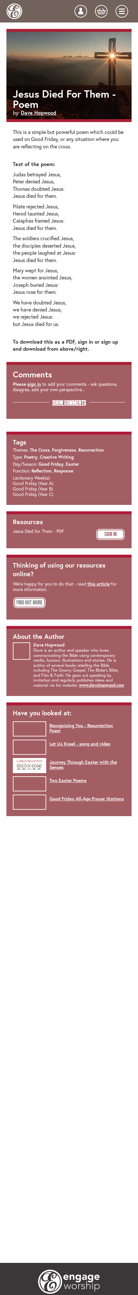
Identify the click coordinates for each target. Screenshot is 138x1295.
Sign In (110, 534)
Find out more (29, 602)
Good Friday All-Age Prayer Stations (86, 799)
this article (98, 584)
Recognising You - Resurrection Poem (81, 728)
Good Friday (51, 464)
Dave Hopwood (38, 112)
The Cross (40, 450)
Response (63, 471)
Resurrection (91, 450)
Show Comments (69, 402)
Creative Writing (57, 457)
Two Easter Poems (68, 780)
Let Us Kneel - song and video (79, 744)
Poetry (31, 457)
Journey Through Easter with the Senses (83, 765)
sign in (34, 384)
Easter (72, 464)
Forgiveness (64, 450)
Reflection (41, 471)
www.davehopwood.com (101, 685)
